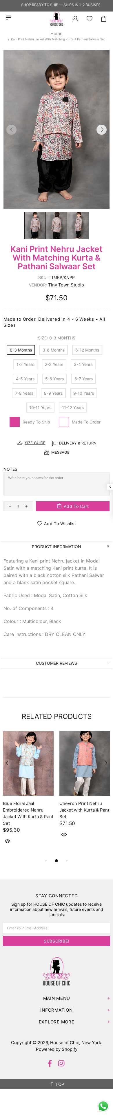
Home (56, 33)
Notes (10, 469)
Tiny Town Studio (66, 285)
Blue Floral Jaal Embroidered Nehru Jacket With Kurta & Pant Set (28, 813)
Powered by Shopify (56, 1049)
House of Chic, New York (56, 18)
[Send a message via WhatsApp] (103, 1106)
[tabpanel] (28, 794)
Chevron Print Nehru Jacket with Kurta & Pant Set (84, 810)
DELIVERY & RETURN (77, 443)
